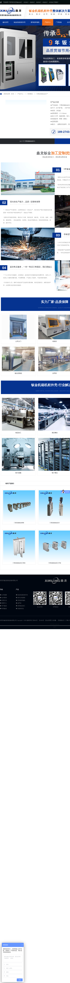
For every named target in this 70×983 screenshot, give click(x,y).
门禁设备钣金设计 (55, 522)
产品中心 (48, 22)
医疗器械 (18, 473)
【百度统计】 (61, 620)
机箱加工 (32, 2)
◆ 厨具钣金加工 (20, 606)
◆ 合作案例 (3, 597)
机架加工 (45, 2)
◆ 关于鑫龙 (3, 606)
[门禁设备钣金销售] (19, 506)
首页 (12, 94)
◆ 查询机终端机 (20, 600)
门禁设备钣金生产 (42, 94)
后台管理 (48, 620)
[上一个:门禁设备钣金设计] (27, 141)
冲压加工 (26, 2)
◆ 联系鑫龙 (3, 608)
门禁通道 (30, 94)
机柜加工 (38, 2)
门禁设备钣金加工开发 (54, 563)
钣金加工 (19, 2)
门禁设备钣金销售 (19, 522)
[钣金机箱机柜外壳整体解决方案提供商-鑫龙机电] (10, 11)
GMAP (41, 620)
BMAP (35, 620)
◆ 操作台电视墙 (20, 597)
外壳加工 (51, 2)
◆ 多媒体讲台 (20, 608)
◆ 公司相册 (3, 595)
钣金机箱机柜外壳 (19, 22)
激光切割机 (18, 373)
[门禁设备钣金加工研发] (19, 546)
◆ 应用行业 (3, 600)
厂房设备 (59, 22)
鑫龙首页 (5, 22)
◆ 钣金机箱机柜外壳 (22, 595)
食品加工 (18, 432)
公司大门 (18, 341)
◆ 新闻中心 (3, 603)
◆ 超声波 (18, 603)
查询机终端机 (35, 22)
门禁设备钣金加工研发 (19, 563)
